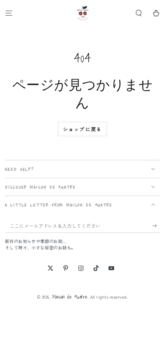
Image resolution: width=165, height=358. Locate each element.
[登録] (156, 225)
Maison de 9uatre (70, 297)
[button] (139, 13)
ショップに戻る (82, 129)
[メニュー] (9, 13)
